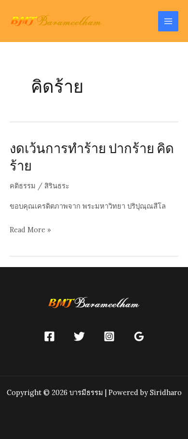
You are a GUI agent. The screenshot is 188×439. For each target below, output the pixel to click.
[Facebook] (49, 336)
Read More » (30, 230)
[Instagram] (109, 336)
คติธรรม (23, 185)
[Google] (139, 336)
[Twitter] (79, 336)
